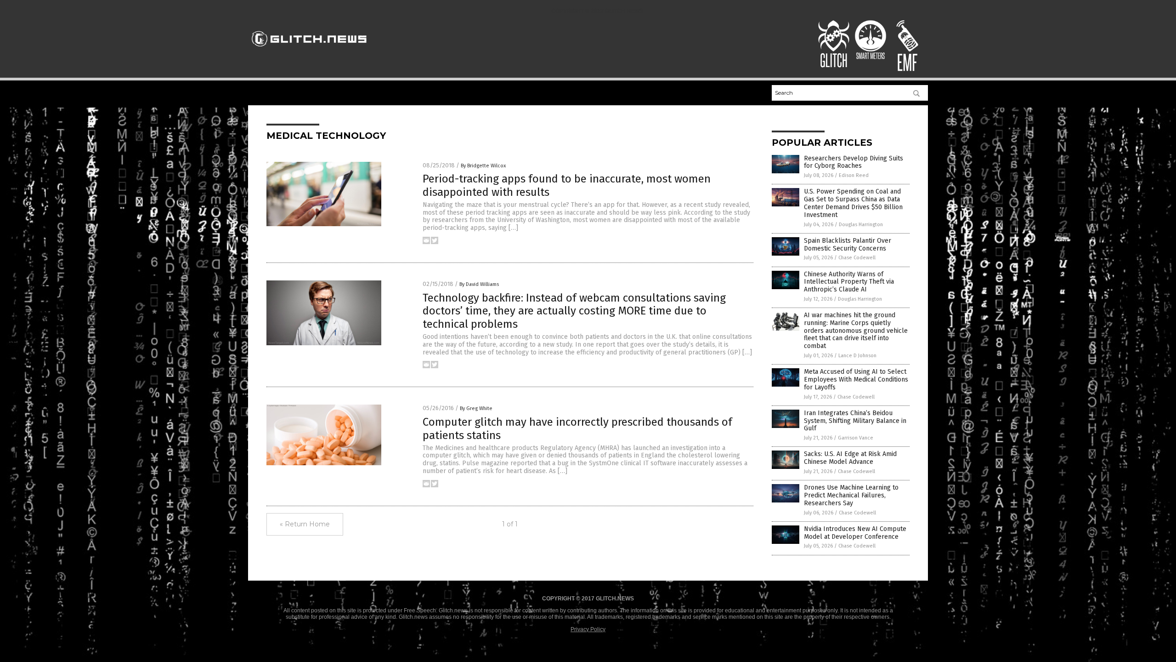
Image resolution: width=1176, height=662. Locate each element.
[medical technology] (309, 50)
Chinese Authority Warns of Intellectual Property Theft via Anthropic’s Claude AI (849, 282)
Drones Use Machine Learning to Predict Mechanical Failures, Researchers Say (851, 495)
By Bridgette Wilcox (483, 166)
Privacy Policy (588, 629)
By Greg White (476, 408)
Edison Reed (854, 175)
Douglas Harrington (861, 225)
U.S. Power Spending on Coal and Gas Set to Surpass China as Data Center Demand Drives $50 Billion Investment (853, 203)
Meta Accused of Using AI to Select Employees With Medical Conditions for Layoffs (856, 379)
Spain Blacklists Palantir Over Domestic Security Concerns (847, 244)
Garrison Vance (855, 438)
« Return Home (305, 524)
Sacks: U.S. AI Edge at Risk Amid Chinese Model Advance (850, 458)
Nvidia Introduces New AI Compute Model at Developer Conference (855, 533)
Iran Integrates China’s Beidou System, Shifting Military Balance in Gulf (855, 421)
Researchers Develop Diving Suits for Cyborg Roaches (853, 162)
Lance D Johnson (857, 356)
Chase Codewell (857, 258)
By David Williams (479, 284)
